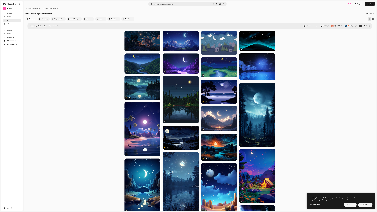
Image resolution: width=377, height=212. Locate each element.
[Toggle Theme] (11, 208)
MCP (338, 26)
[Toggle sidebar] (19, 3)
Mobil (325, 26)
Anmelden (369, 4)
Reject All (350, 205)
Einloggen (358, 4)
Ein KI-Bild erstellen (34, 9)
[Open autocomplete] (151, 4)
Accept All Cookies (365, 205)
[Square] (373, 19)
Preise (350, 4)
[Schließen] (369, 26)
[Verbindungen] (4, 208)
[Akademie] (7, 208)
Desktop (311, 26)
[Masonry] (369, 19)
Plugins (352, 26)
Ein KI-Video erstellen (51, 9)
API (364, 26)
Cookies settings (315, 205)
